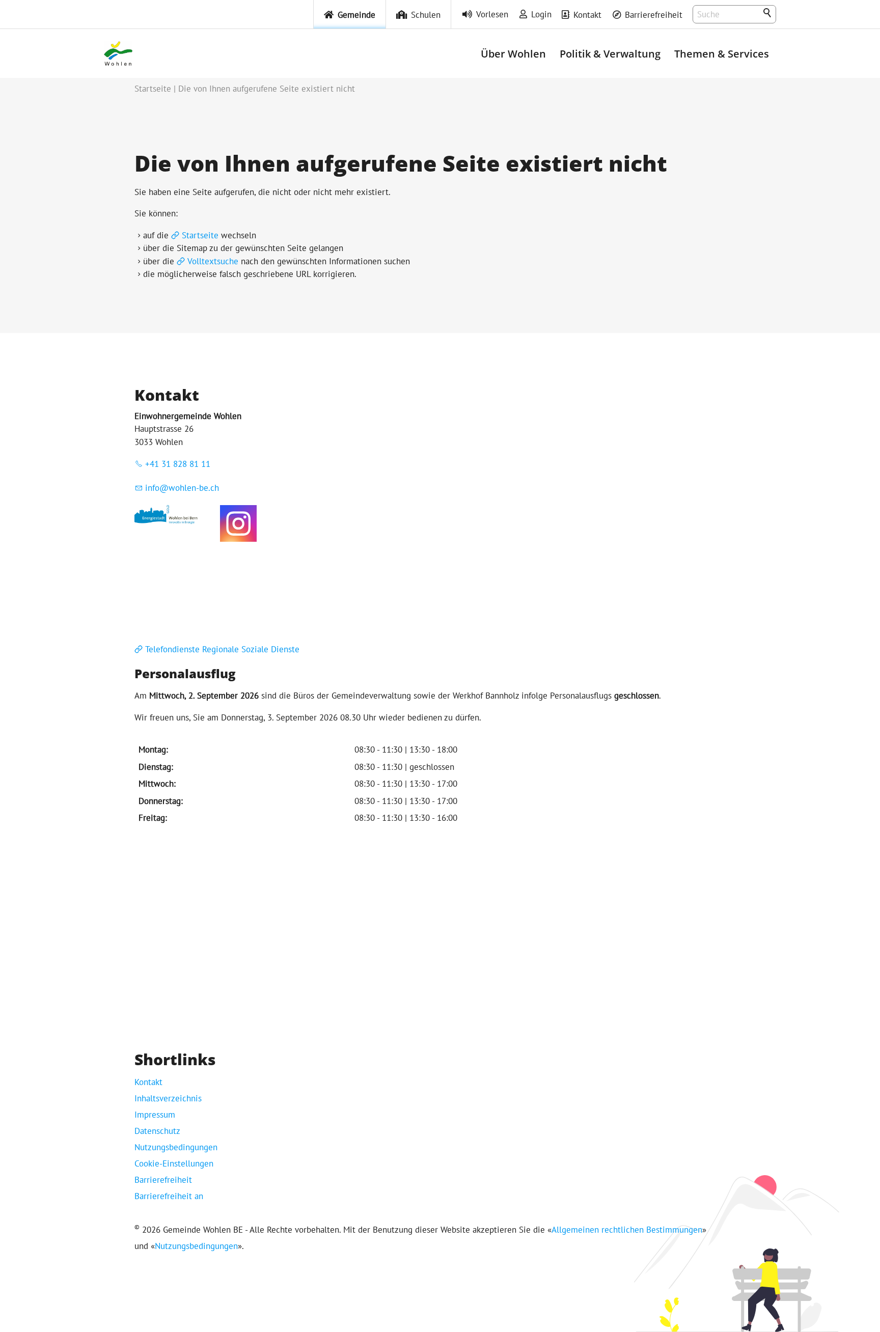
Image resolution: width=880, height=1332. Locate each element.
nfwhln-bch (183, 487)
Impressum (154, 1114)
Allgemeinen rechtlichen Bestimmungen (627, 1229)
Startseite (200, 235)
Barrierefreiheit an (168, 1196)
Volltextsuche (212, 261)
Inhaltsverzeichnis (168, 1098)
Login (541, 14)
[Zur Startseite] (118, 53)
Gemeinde (356, 14)
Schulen (426, 14)
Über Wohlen (513, 53)
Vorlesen (492, 14)
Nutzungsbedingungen (175, 1147)
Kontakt (587, 14)
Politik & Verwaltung (610, 53)
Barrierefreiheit (653, 14)
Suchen (768, 13)
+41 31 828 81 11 (177, 463)
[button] (238, 523)
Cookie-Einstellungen (173, 1163)
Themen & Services (721, 53)
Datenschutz (157, 1130)
